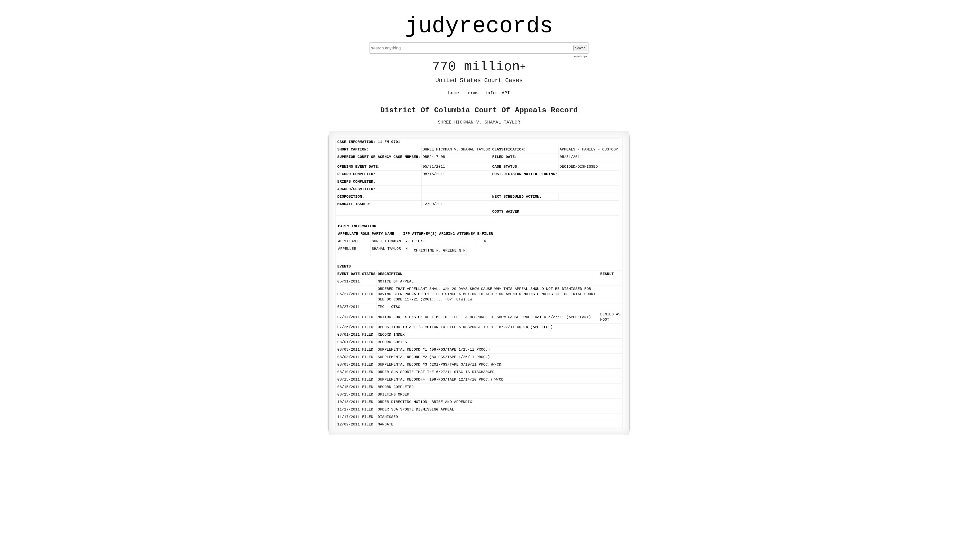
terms (472, 93)
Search (580, 48)
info (490, 93)
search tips (580, 56)
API (506, 93)
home (453, 93)
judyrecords (479, 26)
